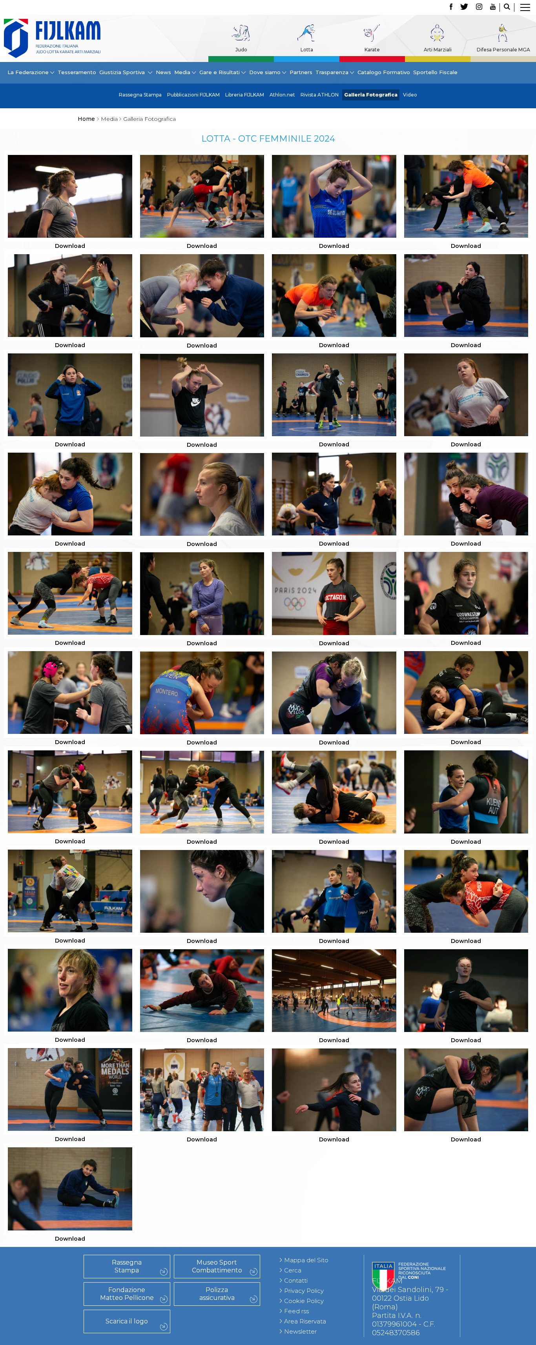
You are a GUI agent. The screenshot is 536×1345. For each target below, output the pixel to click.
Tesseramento (77, 72)
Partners (301, 72)
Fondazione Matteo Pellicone (127, 1293)
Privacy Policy (304, 1290)
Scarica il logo (127, 1321)
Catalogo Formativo (383, 72)
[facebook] (451, 7)
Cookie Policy (304, 1301)
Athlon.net (282, 95)
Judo (241, 50)
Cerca (292, 1270)
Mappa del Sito (306, 1260)
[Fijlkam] (52, 38)
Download (70, 245)
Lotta (307, 50)
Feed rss (296, 1311)
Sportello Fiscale (435, 72)
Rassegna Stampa (140, 95)
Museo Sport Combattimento (217, 1266)
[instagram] (479, 7)
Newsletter (300, 1331)
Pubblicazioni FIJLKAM (193, 95)
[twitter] (464, 7)
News (163, 72)
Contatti (296, 1280)
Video (410, 95)
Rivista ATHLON (320, 95)
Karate (372, 50)
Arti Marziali (438, 50)
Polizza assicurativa (217, 1293)
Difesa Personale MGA (503, 50)
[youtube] (493, 7)
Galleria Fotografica (370, 95)
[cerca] (507, 7)
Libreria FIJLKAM (244, 95)
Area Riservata (305, 1321)
